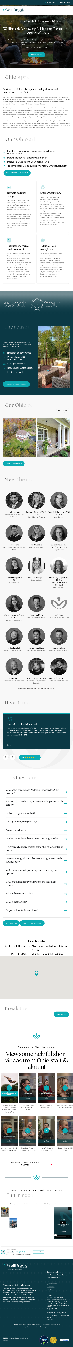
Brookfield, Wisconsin (54, 1277)
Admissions (50, 1286)
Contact (49, 1289)
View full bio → (38, 1252)
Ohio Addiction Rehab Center (57, 1275)
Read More (57, 733)
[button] (59, 410)
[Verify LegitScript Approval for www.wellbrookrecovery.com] (44, 1340)
